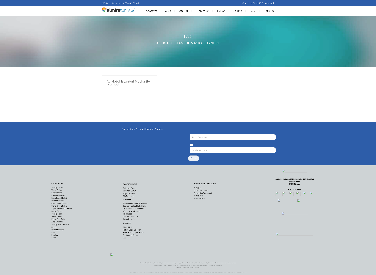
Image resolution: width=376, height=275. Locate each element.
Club (168, 11)
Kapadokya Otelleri (59, 198)
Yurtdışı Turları (57, 214)
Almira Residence (201, 191)
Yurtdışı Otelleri (57, 187)
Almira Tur (198, 188)
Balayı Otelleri (57, 211)
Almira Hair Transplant (203, 193)
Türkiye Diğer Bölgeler (132, 230)
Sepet (53, 238)
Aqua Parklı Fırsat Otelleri (61, 209)
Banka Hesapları (129, 219)
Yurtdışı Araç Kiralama (60, 224)
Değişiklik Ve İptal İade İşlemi (134, 206)
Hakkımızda (127, 214)
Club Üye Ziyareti (129, 188)
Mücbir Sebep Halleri (131, 211)
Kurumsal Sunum (129, 191)
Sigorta (54, 227)
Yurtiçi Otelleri (56, 190)
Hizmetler (202, 11)
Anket (53, 232)
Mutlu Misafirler (57, 230)
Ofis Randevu (128, 196)
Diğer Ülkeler (128, 227)
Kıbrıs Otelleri (56, 193)
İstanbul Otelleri (57, 201)
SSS (124, 238)
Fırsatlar (54, 235)
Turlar (221, 11)
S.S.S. (253, 11)
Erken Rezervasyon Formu (133, 233)
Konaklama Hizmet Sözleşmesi (135, 203)
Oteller (183, 11)
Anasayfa (151, 11)
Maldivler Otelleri (58, 195)
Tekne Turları (56, 217)
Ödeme (237, 11)
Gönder (193, 158)
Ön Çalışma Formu (130, 235)
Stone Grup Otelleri (59, 206)
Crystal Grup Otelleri (59, 203)
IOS (261, 3)
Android (269, 3)
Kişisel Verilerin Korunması (133, 209)
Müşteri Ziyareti (129, 193)
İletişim (269, 11)
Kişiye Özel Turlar (58, 219)
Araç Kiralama (57, 222)
